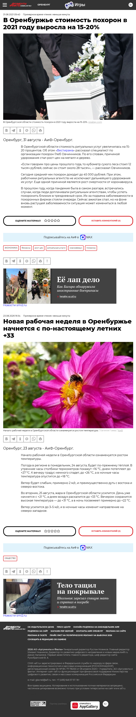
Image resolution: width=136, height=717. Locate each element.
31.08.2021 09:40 (11, 14)
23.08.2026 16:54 (11, 315)
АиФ (120, 430)
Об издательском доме (41, 627)
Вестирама (65, 150)
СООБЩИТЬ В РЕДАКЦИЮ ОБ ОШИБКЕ (47, 639)
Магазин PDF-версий (62, 631)
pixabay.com (95, 122)
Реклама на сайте (116, 631)
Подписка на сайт (38, 631)
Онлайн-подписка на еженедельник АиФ (96, 627)
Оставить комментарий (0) (106, 221)
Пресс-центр (63, 627)
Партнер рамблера (58, 704)
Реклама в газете (37, 635)
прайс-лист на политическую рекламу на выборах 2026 (81, 635)
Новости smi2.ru (15, 305)
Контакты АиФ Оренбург (89, 631)
